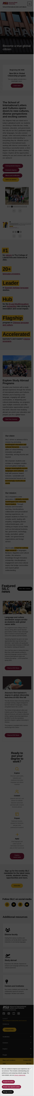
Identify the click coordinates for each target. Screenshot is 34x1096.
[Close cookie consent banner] (30, 1069)
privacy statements (19, 1075)
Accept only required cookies (11, 1086)
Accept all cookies (8, 1081)
